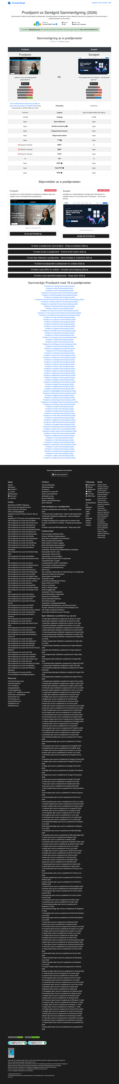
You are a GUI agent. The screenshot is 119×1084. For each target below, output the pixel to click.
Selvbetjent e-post (48, 496)
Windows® (11, 487)
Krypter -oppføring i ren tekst (19, 692)
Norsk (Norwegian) (102, 516)
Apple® (10, 485)
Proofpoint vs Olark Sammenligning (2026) (60, 406)
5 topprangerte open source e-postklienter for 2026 (60, 866)
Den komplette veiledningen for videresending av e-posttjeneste (63, 572)
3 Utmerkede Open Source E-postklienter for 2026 (62, 984)
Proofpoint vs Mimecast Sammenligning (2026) (59, 398)
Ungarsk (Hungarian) (103, 504)
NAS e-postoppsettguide (16, 512)
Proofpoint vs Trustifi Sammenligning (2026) (59, 440)
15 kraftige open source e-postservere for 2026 (60, 697)
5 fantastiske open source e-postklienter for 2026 (63, 835)
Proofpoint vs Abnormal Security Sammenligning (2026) (59, 293)
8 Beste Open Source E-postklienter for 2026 (61, 1016)
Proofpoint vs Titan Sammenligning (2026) (59, 438)
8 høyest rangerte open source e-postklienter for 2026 (62, 806)
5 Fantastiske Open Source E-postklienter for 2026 (61, 993)
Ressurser (12, 678)
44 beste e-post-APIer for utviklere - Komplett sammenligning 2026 (58, 269)
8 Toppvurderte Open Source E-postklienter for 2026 (62, 1028)
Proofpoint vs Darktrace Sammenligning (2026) (59, 322)
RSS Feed (91, 496)
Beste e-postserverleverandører (52, 541)
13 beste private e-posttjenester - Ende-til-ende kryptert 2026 (58, 251)
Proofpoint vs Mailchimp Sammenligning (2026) (59, 373)
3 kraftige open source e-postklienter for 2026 (62, 776)
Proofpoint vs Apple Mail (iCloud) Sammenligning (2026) (59, 304)
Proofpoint (25, 54)
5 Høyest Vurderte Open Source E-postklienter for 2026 (63, 971)
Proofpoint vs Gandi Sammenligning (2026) (59, 342)
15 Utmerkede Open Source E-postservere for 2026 (63, 982)
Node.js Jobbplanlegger (50, 587)
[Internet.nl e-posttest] (25, 92)
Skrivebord (13, 494)
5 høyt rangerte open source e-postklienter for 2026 (62, 794)
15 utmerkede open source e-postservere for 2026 (61, 732)
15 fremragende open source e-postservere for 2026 (62, 728)
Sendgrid (94, 54)
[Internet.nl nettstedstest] (25, 90)
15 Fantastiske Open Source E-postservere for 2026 (62, 991)
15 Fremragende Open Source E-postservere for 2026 (61, 978)
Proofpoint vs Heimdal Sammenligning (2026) (60, 353)
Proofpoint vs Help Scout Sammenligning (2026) (59, 355)
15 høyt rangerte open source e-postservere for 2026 (62, 710)
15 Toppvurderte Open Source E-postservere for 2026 (62, 950)
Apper (10, 482)
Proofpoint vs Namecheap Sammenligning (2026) (59, 400)
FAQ (109, 3)
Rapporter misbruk (89, 519)
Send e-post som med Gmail (17, 509)
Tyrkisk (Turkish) (102, 531)
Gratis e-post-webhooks (49, 494)
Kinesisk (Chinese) (102, 487)
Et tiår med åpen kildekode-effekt (52, 534)
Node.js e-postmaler (48, 585)
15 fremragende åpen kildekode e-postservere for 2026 (62, 655)
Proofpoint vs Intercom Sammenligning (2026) (59, 364)
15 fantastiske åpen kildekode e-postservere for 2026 (62, 678)
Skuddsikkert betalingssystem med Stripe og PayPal (59, 605)
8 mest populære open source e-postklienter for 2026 (62, 717)
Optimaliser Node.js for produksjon (53, 574)
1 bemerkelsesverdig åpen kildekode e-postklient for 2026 (63, 673)
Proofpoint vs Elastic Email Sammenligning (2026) (59, 331)
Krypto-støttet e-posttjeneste (51, 576)
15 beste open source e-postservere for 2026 (60, 701)
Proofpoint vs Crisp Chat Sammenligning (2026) (59, 317)
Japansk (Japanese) (103, 512)
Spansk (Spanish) (102, 526)
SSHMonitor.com (13, 703)
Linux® (12, 491)
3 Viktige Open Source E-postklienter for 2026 (61, 1007)
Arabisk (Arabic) (102, 485)
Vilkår (87, 512)
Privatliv (104, 3)
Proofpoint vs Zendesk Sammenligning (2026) (59, 451)
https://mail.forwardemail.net (89, 29)
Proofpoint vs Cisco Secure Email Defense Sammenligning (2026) (59, 313)
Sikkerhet (89, 507)
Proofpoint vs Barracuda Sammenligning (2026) (59, 306)
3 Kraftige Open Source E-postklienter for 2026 (62, 1011)
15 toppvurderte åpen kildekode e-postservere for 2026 (62, 628)
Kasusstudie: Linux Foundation (52, 556)
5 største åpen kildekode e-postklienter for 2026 (62, 686)
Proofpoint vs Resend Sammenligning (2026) (59, 418)
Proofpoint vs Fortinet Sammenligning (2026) (59, 335)
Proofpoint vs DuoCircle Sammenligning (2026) (59, 326)
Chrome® (13, 496)
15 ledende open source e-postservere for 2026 (60, 723)
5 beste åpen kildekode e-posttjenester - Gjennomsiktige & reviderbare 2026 (58, 257)
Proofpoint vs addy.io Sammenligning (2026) (59, 456)
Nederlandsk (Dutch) (103, 492)
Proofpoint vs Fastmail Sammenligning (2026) (60, 333)
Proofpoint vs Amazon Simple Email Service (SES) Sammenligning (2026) (59, 299)
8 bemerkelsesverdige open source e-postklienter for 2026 (61, 742)
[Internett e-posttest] (37, 1043)
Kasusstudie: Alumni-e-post (51, 552)
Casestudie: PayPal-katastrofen (52, 592)
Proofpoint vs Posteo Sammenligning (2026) (59, 411)
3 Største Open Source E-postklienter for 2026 (60, 998)
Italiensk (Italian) (102, 510)
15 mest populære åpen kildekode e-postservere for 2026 (63, 632)
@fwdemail (91, 489)
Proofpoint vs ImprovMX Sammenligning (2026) (59, 362)
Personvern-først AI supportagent (52, 547)
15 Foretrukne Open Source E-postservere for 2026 (63, 926)
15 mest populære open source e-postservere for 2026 (62, 714)
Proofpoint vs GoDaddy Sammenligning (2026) (59, 348)
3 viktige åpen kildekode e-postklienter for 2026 (60, 694)
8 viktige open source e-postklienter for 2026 (59, 848)
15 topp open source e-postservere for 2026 (63, 706)
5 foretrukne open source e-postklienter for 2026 (63, 759)
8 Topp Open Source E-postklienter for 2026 (62, 1020)
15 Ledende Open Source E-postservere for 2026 (60, 973)
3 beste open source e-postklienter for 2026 (60, 781)
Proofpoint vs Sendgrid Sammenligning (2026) (59, 424)
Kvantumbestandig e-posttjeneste (53, 594)
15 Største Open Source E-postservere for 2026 (60, 996)
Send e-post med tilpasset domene (19, 507)
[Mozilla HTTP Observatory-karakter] (25, 95)
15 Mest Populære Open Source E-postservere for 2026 (62, 959)
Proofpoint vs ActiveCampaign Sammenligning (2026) (59, 295)
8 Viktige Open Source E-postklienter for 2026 (61, 933)
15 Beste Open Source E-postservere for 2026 (63, 940)
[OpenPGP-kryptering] (63, 168)
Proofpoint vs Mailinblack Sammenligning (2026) (59, 382)
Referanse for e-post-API (50, 491)
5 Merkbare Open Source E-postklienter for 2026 (59, 989)
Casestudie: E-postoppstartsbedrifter (54, 603)
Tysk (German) (101, 500)
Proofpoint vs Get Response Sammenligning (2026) (60, 344)
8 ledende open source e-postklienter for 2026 (62, 888)
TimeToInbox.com (14, 699)
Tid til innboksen (13, 686)
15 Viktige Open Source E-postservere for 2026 (61, 931)
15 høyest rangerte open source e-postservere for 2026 (63, 719)
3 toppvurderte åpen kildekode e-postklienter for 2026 (62, 630)
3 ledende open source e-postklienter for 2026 (59, 726)
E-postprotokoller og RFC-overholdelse (55, 563)
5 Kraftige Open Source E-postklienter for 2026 (59, 938)
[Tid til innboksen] (61, 140)
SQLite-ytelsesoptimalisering (51, 599)
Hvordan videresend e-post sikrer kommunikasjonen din (60, 607)
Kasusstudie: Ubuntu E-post (51, 554)
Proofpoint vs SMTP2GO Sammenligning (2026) (59, 422)
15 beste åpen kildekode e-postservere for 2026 (61, 619)
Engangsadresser (14, 688)
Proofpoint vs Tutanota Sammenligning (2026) (59, 442)
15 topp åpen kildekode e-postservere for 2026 (61, 623)
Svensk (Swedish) (102, 528)
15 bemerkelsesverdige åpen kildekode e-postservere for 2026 (62, 669)
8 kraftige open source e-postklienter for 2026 (59, 699)
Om (87, 505)
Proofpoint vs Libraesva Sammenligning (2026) (59, 369)
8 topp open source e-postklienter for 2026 (59, 862)
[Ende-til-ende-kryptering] (61, 163)
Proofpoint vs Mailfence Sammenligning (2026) (59, 377)
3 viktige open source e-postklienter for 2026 (61, 767)
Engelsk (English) (102, 494)
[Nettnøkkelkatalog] (61, 173)
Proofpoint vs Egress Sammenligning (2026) (59, 328)
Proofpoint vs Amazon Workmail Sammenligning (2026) (59, 302)
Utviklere (45, 482)
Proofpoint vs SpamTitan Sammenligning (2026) (59, 433)
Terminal (13, 498)
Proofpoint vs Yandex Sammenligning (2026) (59, 449)
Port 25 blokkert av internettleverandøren (21, 674)
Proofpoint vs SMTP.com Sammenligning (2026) (59, 420)
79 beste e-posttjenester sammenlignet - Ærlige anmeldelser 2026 (58, 245)
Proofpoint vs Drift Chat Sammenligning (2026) (59, 324)
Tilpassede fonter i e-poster (51, 561)
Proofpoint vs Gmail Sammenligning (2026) (59, 346)
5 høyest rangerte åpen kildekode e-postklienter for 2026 (62, 642)
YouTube (90, 494)
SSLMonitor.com (13, 706)
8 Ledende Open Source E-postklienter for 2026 (60, 975)
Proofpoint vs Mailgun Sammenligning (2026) (59, 380)
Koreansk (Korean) (103, 514)
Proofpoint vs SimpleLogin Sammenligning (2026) (59, 427)
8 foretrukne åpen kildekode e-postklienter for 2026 (62, 690)
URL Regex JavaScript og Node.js (53, 610)
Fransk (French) (102, 498)
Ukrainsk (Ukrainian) (103, 533)
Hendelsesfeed (91, 503)
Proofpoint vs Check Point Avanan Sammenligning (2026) (60, 311)
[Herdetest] (25, 87)
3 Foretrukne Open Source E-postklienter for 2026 (62, 1002)
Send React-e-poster (48, 601)
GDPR (88, 514)
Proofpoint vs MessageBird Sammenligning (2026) (59, 391)
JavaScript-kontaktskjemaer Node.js (53, 581)
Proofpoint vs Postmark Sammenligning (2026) (59, 413)
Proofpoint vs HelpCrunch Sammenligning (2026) (59, 357)
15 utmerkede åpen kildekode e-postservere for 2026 (63, 663)
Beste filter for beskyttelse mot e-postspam (55, 538)
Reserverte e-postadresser (16, 694)
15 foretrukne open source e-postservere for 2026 (61, 756)
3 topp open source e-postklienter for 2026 (60, 786)
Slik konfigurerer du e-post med (22, 520)
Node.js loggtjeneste (48, 590)
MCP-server (46, 570)
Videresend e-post (34, 29)
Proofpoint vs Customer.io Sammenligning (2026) (59, 319)
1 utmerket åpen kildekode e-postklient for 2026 (61, 665)
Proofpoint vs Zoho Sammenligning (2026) (59, 453)
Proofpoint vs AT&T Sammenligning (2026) (59, 290)
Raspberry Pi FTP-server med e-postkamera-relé (24, 518)
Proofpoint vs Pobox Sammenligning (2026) (59, 409)
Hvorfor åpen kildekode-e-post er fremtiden (56, 612)
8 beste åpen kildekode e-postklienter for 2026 (61, 621)
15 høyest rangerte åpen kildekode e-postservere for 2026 (62, 637)
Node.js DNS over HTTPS (50, 583)
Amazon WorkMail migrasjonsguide (53, 536)
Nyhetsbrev (91, 485)
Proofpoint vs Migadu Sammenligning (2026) (59, 395)
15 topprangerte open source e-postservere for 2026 (61, 864)
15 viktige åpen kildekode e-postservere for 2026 (61, 692)
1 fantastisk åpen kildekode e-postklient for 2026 (62, 681)
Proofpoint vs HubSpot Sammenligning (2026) (59, 360)
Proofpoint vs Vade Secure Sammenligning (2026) (59, 444)
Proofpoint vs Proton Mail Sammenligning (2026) (59, 415)
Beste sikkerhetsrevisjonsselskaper (53, 545)
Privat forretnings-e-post (16, 681)
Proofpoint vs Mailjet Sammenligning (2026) (59, 384)
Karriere (88, 525)
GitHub (90, 487)
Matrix (89, 491)
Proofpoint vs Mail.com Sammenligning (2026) (59, 371)
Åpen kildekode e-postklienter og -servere (59, 615)
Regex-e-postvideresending (51, 500)
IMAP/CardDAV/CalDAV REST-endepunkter (56, 558)
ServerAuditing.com (14, 701)
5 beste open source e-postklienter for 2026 (59, 703)
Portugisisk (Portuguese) (101, 521)
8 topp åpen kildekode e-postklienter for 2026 (61, 625)
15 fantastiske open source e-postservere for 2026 (61, 746)
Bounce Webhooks (48, 498)
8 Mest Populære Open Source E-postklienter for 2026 (61, 963)
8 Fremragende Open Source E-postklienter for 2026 (61, 980)
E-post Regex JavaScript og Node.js (54, 565)
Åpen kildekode (47, 503)
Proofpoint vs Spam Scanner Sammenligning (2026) (59, 431)
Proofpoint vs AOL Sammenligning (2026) (59, 288)
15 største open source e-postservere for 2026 (61, 750)
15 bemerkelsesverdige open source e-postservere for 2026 (62, 738)
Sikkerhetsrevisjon (48, 487)
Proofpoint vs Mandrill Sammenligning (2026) (59, 389)
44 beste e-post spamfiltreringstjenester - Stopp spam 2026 (58, 275)
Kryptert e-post (96, 3)
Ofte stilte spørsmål (60, 474)
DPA (87, 516)
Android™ (13, 489)
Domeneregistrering (14, 690)
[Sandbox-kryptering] (67, 126)
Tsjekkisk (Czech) (102, 489)
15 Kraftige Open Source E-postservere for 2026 (60, 935)
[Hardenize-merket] (11, 1053)
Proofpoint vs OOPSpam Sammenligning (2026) (59, 404)
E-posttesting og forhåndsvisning (52, 567)
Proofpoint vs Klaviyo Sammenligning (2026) (59, 366)
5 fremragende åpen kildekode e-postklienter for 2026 (61, 660)
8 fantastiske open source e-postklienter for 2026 (61, 748)
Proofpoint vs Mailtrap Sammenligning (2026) (59, 386)
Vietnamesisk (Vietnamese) (101, 536)
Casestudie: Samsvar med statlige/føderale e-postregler (60, 549)
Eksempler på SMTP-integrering (18, 505)
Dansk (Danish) (102, 490)
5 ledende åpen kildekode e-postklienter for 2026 (61, 651)
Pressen (88, 523)
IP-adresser (45, 489)
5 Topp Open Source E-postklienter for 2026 (62, 946)
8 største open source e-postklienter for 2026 (61, 752)
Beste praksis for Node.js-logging (53, 543)
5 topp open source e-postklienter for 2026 (62, 708)
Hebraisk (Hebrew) (102, 502)
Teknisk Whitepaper (48, 485)
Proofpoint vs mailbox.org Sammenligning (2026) (59, 458)
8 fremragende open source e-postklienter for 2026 (62, 730)
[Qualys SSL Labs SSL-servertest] (25, 97)
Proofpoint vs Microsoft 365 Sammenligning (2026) (59, 393)
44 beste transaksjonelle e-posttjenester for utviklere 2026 (58, 263)
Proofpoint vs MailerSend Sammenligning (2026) (60, 375)
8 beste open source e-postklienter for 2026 (58, 839)
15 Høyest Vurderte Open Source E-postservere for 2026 (61, 968)
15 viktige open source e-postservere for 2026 (61, 762)
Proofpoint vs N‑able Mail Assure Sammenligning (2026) (59, 402)
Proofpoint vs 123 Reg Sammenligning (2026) (59, 286)
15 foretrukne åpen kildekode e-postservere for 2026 (62, 688)
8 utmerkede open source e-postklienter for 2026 (60, 735)
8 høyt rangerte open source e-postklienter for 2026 (61, 712)
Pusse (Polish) (101, 518)
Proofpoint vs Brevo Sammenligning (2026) (59, 308)
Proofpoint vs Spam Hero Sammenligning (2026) (59, 429)
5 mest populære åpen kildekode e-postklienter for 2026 (62, 634)
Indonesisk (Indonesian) (101, 507)
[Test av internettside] (17, 1043)
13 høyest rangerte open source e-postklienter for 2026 (62, 721)
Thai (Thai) (100, 530)
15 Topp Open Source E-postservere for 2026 (63, 944)
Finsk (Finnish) (101, 496)
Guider (10, 502)
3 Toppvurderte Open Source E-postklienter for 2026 (61, 954)
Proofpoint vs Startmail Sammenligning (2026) (59, 435)
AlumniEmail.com (14, 697)
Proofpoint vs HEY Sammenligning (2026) (59, 351)
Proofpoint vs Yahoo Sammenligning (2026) (59, 447)
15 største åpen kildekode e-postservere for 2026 (62, 683)
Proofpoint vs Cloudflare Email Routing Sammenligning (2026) (59, 315)
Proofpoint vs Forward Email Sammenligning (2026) (59, 337)
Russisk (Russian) (102, 524)
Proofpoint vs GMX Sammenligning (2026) (59, 340)
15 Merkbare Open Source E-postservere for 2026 (60, 987)
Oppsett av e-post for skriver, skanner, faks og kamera (23, 515)
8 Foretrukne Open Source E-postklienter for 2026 (62, 929)
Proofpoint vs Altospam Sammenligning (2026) (59, 297)
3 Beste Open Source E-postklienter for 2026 (62, 942)
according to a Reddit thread (27, 106)
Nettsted (25, 84)
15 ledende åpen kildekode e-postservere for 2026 (62, 646)
